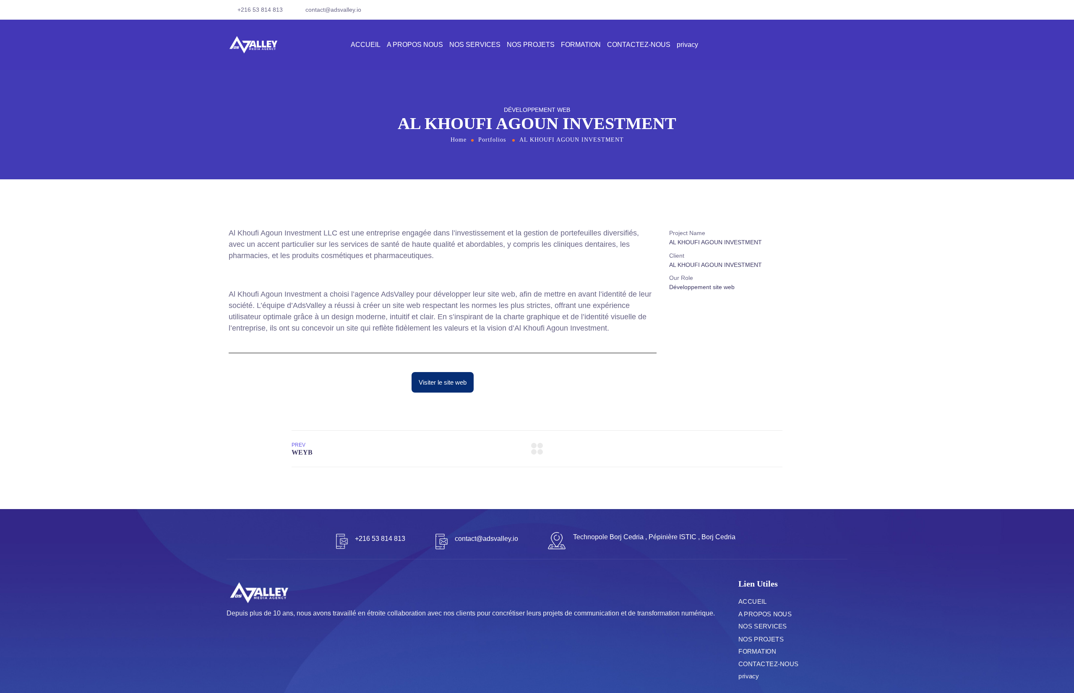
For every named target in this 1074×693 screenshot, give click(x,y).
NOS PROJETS (531, 44)
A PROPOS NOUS (415, 44)
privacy (687, 44)
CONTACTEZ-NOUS (638, 44)
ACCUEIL (366, 44)
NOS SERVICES (475, 44)
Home (459, 140)
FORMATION (581, 44)
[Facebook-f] (832, 13)
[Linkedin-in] (844, 13)
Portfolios (492, 140)
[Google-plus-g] (244, 648)
